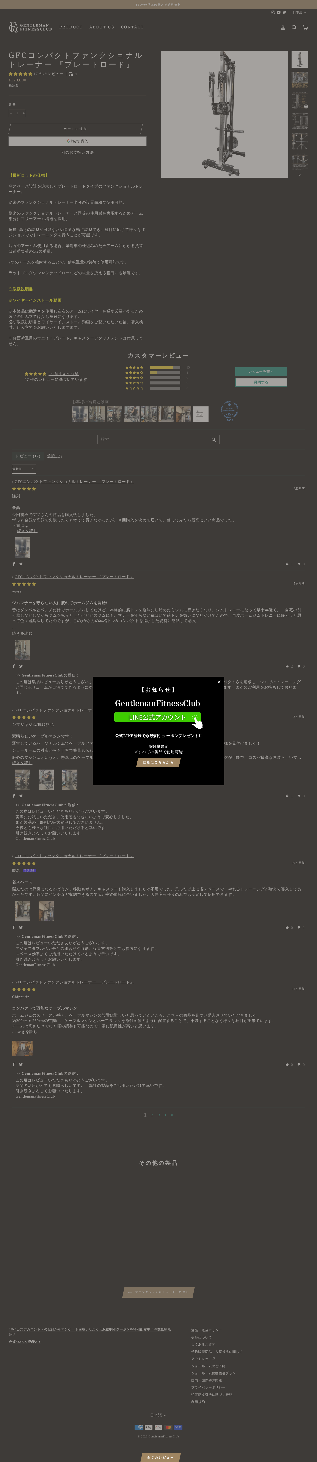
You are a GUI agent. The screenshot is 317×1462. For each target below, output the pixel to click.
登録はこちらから (158, 762)
